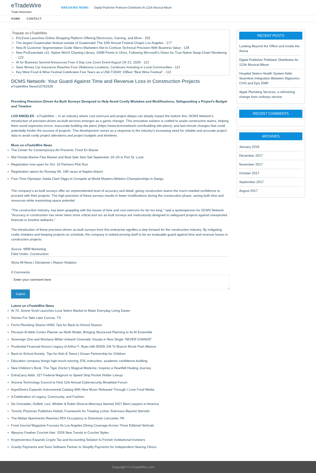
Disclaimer (42, 262)
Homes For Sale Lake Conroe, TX (36, 318)
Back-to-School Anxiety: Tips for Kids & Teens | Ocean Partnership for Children (68, 353)
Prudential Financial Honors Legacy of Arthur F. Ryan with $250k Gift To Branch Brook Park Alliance (83, 346)
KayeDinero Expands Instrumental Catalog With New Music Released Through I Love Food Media (82, 389)
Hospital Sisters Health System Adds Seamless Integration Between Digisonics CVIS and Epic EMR (269, 78)
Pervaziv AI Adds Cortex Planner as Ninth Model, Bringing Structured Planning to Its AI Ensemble (81, 332)
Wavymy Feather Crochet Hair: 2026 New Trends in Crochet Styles (60, 432)
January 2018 (249, 147)
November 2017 (251, 164)
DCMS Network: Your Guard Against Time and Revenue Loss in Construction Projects (105, 81)
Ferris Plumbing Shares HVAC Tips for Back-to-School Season (56, 325)
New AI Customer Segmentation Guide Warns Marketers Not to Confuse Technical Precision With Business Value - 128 (102, 48)
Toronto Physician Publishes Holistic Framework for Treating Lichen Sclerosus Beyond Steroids (80, 411)
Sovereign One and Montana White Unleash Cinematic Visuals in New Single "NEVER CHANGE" (81, 339)
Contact (34, 18)
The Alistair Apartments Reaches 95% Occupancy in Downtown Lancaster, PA (67, 418)
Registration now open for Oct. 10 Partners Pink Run (49, 164)
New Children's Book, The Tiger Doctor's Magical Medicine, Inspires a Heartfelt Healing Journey (81, 368)
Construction (39, 254)
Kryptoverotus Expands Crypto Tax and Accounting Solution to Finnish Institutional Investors (78, 440)
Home (15, 18)
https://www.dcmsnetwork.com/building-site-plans (135, 126)
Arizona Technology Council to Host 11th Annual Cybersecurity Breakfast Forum (69, 382)
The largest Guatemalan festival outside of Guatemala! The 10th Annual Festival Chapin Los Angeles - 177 (94, 43)
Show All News (21, 262)
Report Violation (65, 262)
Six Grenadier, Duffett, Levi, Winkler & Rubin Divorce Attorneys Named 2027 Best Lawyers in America (85, 404)
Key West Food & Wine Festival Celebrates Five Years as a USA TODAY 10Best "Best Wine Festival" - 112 (93, 72)
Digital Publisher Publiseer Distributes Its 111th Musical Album (133, 7)
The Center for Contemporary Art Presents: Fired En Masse (54, 150)
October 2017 (249, 173)
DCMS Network (200, 116)
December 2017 (251, 155)
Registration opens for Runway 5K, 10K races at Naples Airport (57, 171)
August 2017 (248, 191)
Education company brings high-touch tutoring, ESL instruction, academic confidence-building (79, 361)
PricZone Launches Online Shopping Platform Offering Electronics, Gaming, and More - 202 (83, 38)
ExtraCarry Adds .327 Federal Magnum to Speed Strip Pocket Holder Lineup (67, 375)
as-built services (69, 121)
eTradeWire (26, 5)
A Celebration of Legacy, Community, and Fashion (47, 396)
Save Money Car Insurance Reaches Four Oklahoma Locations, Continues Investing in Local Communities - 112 (98, 67)
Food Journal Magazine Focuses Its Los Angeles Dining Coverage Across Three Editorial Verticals (82, 425)
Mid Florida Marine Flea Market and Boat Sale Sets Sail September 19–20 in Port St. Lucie (77, 157)
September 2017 (251, 182)
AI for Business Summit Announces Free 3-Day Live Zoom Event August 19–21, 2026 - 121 (82, 62)
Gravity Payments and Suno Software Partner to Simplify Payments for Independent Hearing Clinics (83, 447)
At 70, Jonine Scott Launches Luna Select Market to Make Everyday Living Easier (70, 310)
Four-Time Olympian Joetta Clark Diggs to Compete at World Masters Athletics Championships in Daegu (87, 178)
